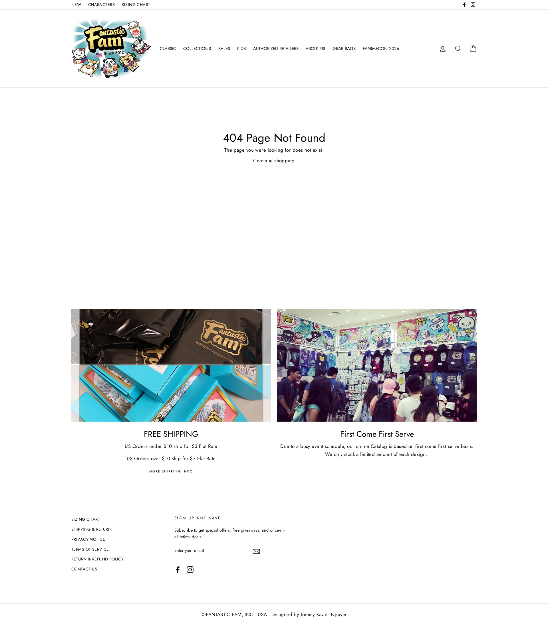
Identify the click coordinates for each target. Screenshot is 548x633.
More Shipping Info (171, 471)
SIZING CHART (136, 4)
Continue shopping (274, 160)
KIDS (241, 48)
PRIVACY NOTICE (88, 539)
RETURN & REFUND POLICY (97, 559)
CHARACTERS (101, 4)
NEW (76, 4)
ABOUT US (315, 48)
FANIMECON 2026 (381, 48)
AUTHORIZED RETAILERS (276, 48)
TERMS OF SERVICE (90, 549)
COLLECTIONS (197, 48)
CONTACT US (84, 569)
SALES (224, 48)
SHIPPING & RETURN (91, 529)
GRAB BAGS (344, 48)
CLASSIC (168, 48)
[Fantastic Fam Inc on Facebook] (177, 569)
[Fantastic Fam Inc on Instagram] (190, 569)
